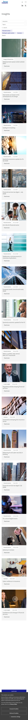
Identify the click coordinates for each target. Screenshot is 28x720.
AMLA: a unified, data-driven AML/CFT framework (11, 354)
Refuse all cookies (14, 713)
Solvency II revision (8, 550)
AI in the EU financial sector (11, 225)
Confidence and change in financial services (13, 613)
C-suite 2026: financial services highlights (12, 646)
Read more (7, 66)
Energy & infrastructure (8, 59)
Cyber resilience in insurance (11, 581)
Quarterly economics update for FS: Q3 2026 (13, 160)
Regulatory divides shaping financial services (13, 387)
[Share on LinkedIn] (22, 5)
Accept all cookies (14, 709)
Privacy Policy (13, 704)
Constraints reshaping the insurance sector (13, 420)
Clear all (4, 35)
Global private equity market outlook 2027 (13, 62)
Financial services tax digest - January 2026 (14, 679)
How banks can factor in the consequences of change (11, 95)
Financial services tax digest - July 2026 (13, 193)
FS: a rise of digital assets (10, 518)
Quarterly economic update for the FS (14, 322)
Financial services (7, 92)
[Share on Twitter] (25, 5)
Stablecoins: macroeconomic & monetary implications (12, 257)
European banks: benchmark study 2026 (13, 290)
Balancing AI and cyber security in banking (13, 453)
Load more (14, 691)
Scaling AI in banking (9, 128)
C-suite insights (7, 384)
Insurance (6, 417)
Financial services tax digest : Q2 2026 (12, 486)
